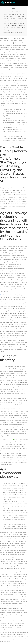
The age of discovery (10, 30)
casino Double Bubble (7, 315)
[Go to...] (26, 2)
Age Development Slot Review (14, 32)
